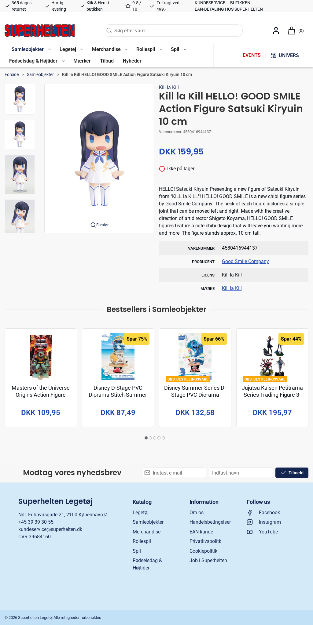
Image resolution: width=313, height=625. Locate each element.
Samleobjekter (40, 74)
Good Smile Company (245, 261)
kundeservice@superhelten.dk (50, 529)
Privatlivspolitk (205, 541)
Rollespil (142, 541)
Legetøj (141, 512)
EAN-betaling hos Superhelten (229, 9)
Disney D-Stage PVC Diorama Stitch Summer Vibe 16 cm (118, 395)
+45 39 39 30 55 (35, 522)
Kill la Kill (169, 87)
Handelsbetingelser (210, 522)
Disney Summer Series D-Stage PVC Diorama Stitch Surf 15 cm (195, 395)
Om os (197, 512)
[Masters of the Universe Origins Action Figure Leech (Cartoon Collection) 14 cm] (40, 356)
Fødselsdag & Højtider (147, 564)
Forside (12, 74)
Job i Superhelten (208, 560)
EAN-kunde (201, 532)
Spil (137, 551)
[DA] (40, 30)
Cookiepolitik (203, 551)
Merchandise (146, 532)
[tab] (146, 437)
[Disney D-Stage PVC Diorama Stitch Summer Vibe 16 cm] (118, 356)
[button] (31, 50)
